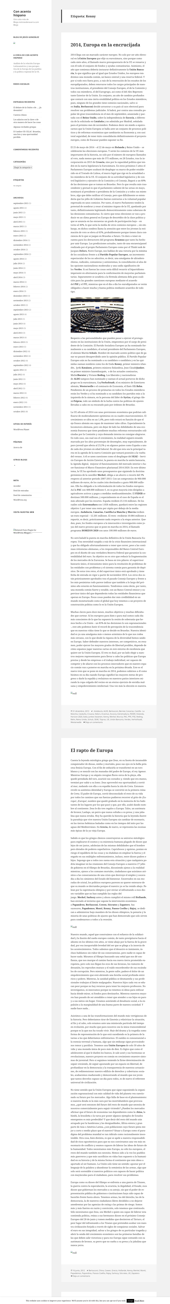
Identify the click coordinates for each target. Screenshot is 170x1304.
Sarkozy (115, 1273)
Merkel (113, 716)
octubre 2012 (19, 360)
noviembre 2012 (20, 356)
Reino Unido (81, 719)
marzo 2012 (18, 393)
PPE (129, 716)
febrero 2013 (19, 342)
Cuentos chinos (20, 115)
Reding (139, 716)
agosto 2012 (18, 370)
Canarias (130, 711)
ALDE (106, 711)
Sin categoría (17, 186)
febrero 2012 (19, 397)
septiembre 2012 (20, 365)
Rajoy (108, 1273)
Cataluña (82, 714)
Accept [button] (130, 1301)
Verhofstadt (136, 719)
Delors (98, 714)
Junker (91, 716)
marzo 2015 (18, 226)
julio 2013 (17, 319)
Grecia (114, 1270)
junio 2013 (18, 323)
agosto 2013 (18, 314)
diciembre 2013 (20, 296)
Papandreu (87, 1273)
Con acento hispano (22, 13)
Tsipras (103, 719)
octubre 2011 (19, 411)
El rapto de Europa (92, 750)
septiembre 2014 (20, 254)
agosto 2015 (18, 208)
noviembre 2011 (20, 407)
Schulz (90, 719)
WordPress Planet (21, 429)
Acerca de (17, 447)
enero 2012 (18, 402)
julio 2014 (17, 263)
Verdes (127, 719)
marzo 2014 (18, 282)
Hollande (122, 1270)
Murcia (120, 716)
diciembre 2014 (20, 240)
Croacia (90, 714)
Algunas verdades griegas (24, 127)
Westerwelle (76, 722)
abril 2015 (17, 222)
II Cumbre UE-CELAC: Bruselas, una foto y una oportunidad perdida (27, 134)
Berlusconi (113, 711)
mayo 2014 (18, 272)
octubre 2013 (19, 305)
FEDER (132, 714)
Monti (143, 1270)
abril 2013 (17, 333)
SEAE (96, 719)
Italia (85, 716)
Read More (139, 1300)
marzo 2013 (18, 337)
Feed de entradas (21, 490)
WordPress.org (20, 500)
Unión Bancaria (117, 719)
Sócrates (123, 1273)
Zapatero (135, 1273)
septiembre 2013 (20, 309)
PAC (125, 716)
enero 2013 (18, 346)
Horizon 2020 (76, 716)
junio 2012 (18, 379)
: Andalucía (98, 711)
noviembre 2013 (20, 300)
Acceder (17, 486)
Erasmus (105, 714)
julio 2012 (17, 374)
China (101, 1270)
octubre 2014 (19, 249)
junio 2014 (18, 268)
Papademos (76, 1273)
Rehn (73, 719)
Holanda (140, 714)
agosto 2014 (18, 259)
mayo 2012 (18, 384)
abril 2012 (17, 388)
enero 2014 (18, 291)
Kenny (106, 716)
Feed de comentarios (22, 495)
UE (108, 719)
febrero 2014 (19, 286)
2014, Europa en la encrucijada (105, 45)
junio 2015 (18, 212)
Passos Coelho (99, 1273)
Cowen (108, 1270)
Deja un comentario (94, 722)
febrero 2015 (19, 231)
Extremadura (123, 714)
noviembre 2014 (20, 245)
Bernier (122, 711)
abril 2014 (17, 277)
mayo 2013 (18, 328)
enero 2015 (18, 235)
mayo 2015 (18, 217)
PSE (134, 716)
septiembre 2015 (20, 203)
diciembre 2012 (20, 351)
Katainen (98, 716)
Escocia (113, 714)
